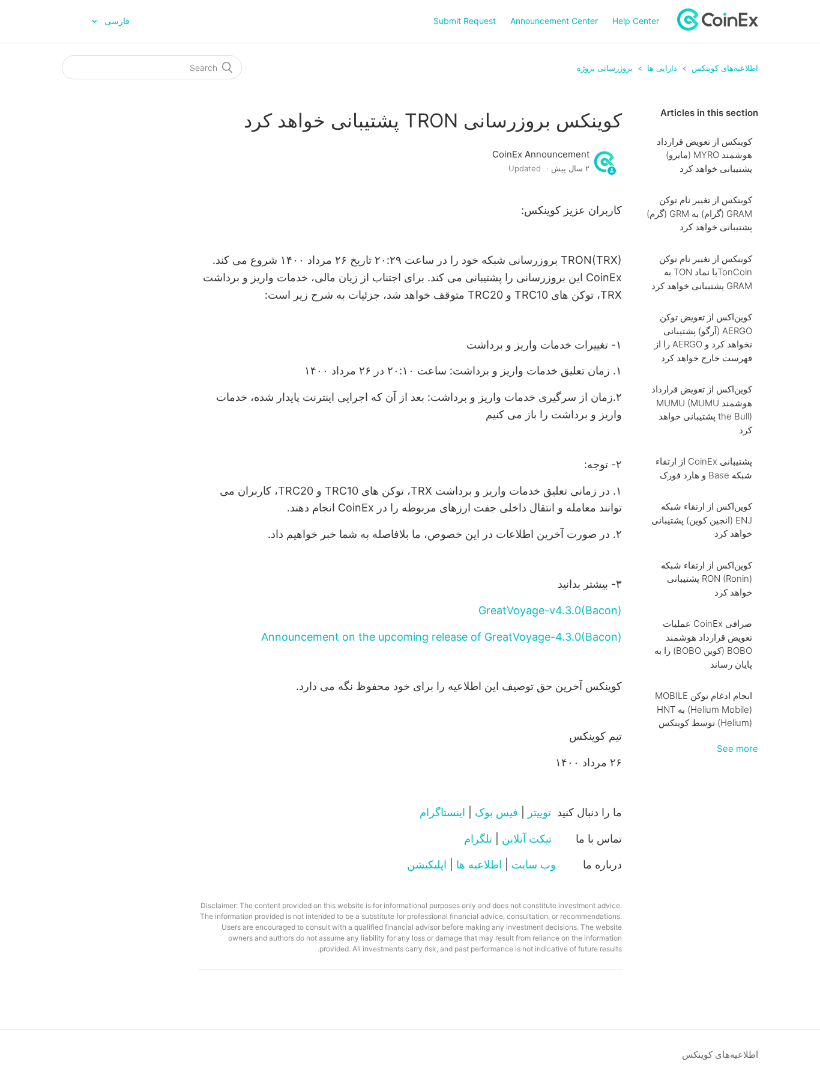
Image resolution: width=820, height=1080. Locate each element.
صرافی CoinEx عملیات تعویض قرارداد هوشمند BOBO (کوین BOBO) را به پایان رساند (703, 644)
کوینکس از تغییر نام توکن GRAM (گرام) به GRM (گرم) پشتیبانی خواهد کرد (699, 213)
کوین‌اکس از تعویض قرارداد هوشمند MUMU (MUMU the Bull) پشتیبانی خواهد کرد (701, 409)
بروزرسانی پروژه (605, 68)
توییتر (539, 812)
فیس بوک (496, 812)
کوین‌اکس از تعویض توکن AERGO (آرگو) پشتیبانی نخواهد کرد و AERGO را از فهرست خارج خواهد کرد (703, 337)
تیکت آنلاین (527, 838)
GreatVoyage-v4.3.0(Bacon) (550, 610)
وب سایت (533, 864)
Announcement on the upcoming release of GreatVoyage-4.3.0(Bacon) (441, 636)
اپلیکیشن (427, 864)
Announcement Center (554, 21)
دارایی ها (662, 68)
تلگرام (478, 838)
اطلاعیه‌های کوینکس (725, 68)
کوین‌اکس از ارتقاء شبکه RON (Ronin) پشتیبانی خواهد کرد (706, 579)
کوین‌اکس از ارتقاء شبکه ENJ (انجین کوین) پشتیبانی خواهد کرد (701, 520)
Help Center (635, 21)
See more (737, 748)
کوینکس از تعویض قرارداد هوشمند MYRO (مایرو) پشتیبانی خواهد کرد (704, 155)
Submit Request (464, 21)
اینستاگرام (442, 812)
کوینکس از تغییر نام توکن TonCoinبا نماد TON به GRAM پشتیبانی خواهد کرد (701, 272)
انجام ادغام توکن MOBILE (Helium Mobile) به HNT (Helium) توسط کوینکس (703, 709)
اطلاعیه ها (479, 864)
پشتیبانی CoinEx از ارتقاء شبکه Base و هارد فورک (704, 468)
